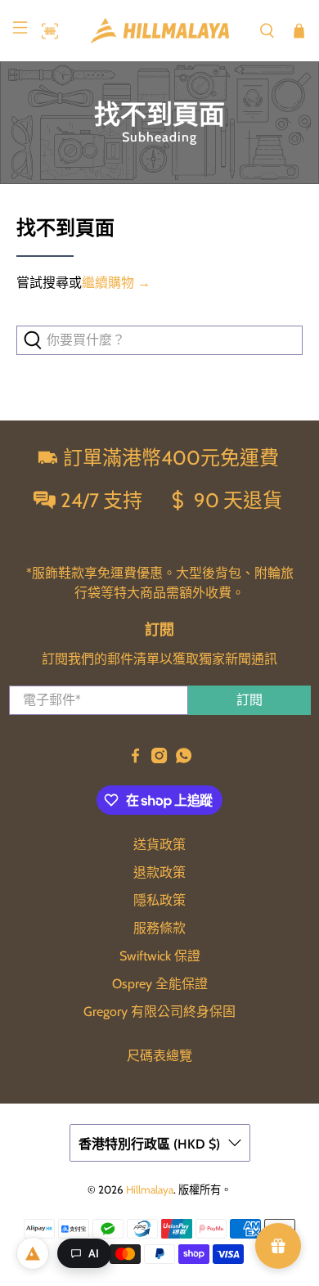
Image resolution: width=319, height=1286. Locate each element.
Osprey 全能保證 (160, 983)
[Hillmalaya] (160, 30)
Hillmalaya (149, 1189)
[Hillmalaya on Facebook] (135, 759)
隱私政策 (159, 900)
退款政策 (159, 872)
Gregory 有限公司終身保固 (159, 1011)
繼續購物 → (116, 282)
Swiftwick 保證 (159, 956)
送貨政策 (159, 844)
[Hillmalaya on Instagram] (159, 759)
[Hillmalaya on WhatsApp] (183, 759)
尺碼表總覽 (159, 1055)
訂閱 (249, 700)
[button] (46, 31)
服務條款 (159, 928)
